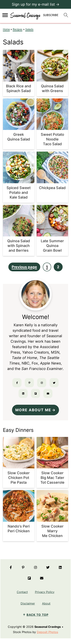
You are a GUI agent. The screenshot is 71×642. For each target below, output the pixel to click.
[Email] (47, 393)
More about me (33, 410)
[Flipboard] (35, 393)
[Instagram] (41, 382)
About (46, 603)
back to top (37, 615)
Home (6, 29)
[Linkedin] (23, 393)
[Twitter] (54, 382)
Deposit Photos (47, 632)
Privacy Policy (44, 592)
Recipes (17, 29)
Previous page (24, 267)
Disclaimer (28, 603)
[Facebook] (16, 382)
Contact (22, 592)
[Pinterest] (29, 382)
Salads (29, 29)
